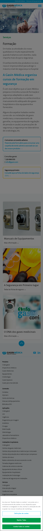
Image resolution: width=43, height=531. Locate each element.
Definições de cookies (21, 513)
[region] (21, 513)
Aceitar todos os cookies (21, 526)
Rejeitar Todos (21, 520)
